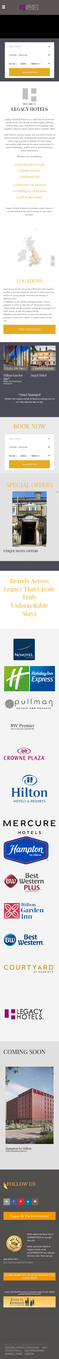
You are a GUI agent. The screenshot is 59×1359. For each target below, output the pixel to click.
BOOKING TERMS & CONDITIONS (22, 1347)
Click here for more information (18, 1262)
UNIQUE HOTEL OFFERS (20, 551)
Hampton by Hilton (18, 1149)
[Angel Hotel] (43, 358)
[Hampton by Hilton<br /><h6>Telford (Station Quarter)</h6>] (29, 1105)
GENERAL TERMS (13, 1354)
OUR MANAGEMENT (35, 1351)
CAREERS (29, 1354)
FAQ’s (45, 1347)
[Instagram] (35, 1201)
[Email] (6, 1201)
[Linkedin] (28, 1201)
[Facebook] (14, 1201)
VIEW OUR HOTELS (29, 329)
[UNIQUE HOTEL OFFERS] (29, 519)
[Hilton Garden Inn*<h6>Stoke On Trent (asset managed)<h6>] (16, 358)
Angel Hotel (39, 375)
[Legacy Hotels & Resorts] (29, 7)
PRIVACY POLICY (13, 1351)
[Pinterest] (21, 1201)
